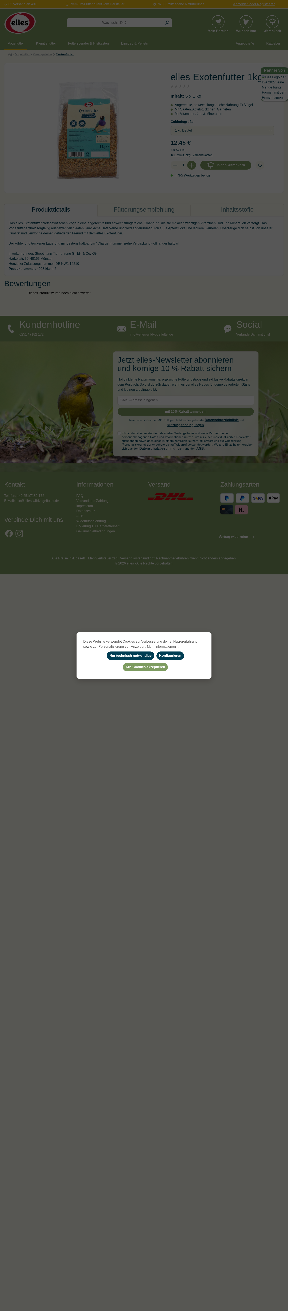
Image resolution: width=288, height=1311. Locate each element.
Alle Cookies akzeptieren (145, 667)
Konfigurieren (170, 655)
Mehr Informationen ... (163, 646)
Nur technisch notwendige (130, 655)
